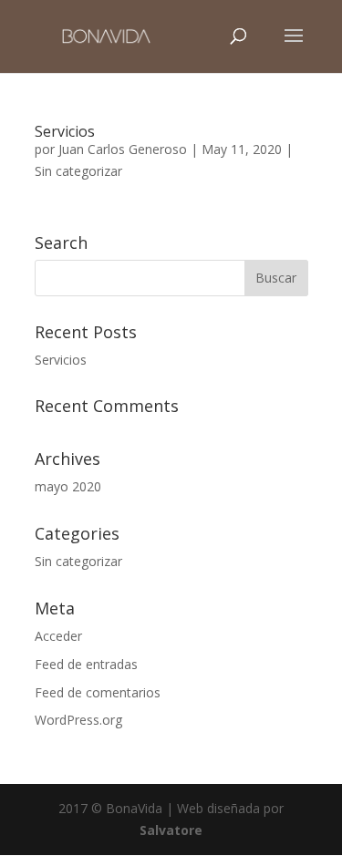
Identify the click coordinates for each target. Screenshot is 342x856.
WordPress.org (78, 719)
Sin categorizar (78, 171)
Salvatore (171, 830)
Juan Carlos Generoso (122, 149)
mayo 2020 (68, 486)
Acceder (58, 636)
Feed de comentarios (98, 692)
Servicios (65, 131)
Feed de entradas (86, 664)
